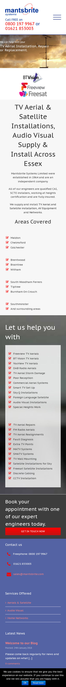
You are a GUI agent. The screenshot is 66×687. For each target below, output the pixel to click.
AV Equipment (47, 208)
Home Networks (17, 618)
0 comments (12, 663)
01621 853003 (19, 28)
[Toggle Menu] (57, 17)
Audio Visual (15, 610)
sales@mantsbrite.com (28, 574)
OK (25, 683)
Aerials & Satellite (19, 602)
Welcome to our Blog (21, 643)
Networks (35, 212)
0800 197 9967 (19, 23)
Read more (38, 683)
